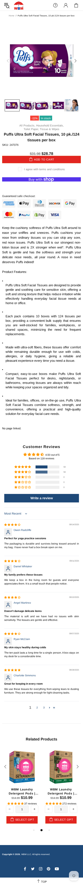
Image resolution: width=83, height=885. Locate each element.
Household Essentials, (50, 125)
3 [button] (44, 707)
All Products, (27, 125)
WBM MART (19, 5)
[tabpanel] (22, 788)
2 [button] (37, 707)
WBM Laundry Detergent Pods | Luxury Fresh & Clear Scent (22, 791)
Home (11, 15)
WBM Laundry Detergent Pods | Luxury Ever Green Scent (61, 791)
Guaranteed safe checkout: (19, 196)
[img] (12, 524)
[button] (22, 467)
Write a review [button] (41, 498)
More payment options (41, 186)
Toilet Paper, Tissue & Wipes (41, 129)
